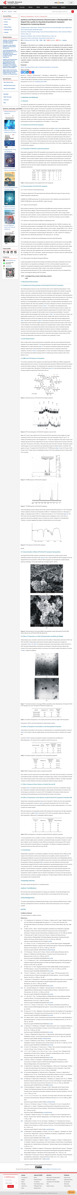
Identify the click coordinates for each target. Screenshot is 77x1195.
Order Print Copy (7, 97)
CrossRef (49, 941)
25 (21, 1095)
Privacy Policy (67, 1186)
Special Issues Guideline (9, 88)
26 (21, 1104)
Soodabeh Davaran (25, 27)
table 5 (41, 803)
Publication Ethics (68, 1179)
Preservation (67, 1181)
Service (49, 1175)
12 (21, 1004)
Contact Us (6, 99)
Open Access (67, 1177)
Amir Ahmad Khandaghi (55, 27)
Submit (63, 7)
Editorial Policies (38, 1179)
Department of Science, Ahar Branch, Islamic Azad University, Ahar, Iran (38, 38)
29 (65, 855)
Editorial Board (7, 27)
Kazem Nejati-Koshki (67, 27)
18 (21, 1047)
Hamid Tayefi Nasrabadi (26, 29)
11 (21, 996)
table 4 (28, 787)
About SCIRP (38, 1175)
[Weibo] (15, 252)
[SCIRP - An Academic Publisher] (12, 2)
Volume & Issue (50, 1186)
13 (21, 1011)
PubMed (53, 949)
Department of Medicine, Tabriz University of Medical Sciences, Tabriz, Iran (38, 36)
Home (5, 7)
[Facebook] (8, 252)
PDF (37, 40)
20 (21, 1059)
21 (21, 1066)
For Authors (37, 1181)
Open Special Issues (8, 82)
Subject (23, 1179)
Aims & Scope (7, 19)
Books (30, 7)
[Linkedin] (11, 252)
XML (44, 40)
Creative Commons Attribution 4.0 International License (49, 1169)
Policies (66, 1175)
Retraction (66, 1183)
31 (21, 1148)
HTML (41, 40)
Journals (22, 7)
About (46, 7)
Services (54, 7)
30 (41, 862)
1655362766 (9, 266)
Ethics (35, 1177)
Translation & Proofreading (53, 1181)
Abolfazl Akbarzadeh (37, 29)
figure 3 (51, 368)
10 (21, 987)
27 (21, 1114)
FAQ (4, 102)
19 (21, 1051)
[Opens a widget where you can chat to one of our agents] (71, 1192)
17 (21, 1040)
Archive (6, 24)
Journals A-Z (24, 1177)
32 (21, 1154)
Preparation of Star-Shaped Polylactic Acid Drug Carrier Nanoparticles (9, 47)
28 (21, 1121)
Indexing (6, 32)
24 (21, 1087)
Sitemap (23, 1183)
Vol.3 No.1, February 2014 (41, 16)
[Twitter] (4, 252)
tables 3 (23, 732)
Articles (13, 7)
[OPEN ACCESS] (59, 2)
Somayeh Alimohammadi (43, 27)
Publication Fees (8, 29)
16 (21, 1034)
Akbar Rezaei (34, 27)
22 (21, 1072)
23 (21, 1078)
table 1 (56, 128)
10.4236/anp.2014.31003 (29, 40)
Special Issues (37, 1188)
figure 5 (66, 513)
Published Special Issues (9, 85)
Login (71, 2)
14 (21, 1017)
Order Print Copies (51, 1179)
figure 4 (58, 448)
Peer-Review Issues (38, 1183)
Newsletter (6, 94)
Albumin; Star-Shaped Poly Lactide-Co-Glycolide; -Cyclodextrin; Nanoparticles (39, 67)
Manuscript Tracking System (53, 1177)
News (38, 7)
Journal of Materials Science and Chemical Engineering (9, 227)
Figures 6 (43, 557)
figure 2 (40, 320)
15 (21, 1025)
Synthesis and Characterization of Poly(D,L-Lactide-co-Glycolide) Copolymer (10, 42)
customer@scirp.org (10, 260)
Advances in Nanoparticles (27, 16)
